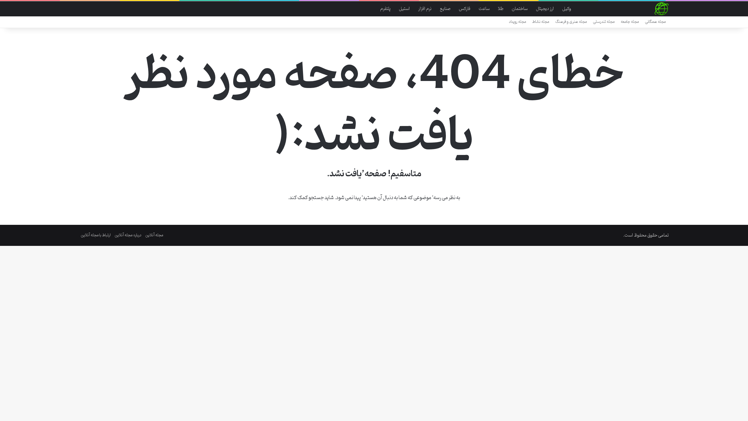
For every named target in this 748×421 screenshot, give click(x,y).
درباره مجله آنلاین (128, 235)
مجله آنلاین (154, 235)
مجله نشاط (540, 22)
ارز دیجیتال (545, 8)
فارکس (464, 8)
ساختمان (520, 8)
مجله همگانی (655, 22)
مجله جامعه (630, 22)
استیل (404, 8)
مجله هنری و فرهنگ (571, 22)
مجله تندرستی (604, 22)
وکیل (566, 8)
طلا (500, 8)
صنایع (445, 8)
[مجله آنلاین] (661, 8)
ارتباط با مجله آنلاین (96, 235)
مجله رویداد (517, 22)
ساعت (484, 8)
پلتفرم (385, 8)
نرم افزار (425, 8)
